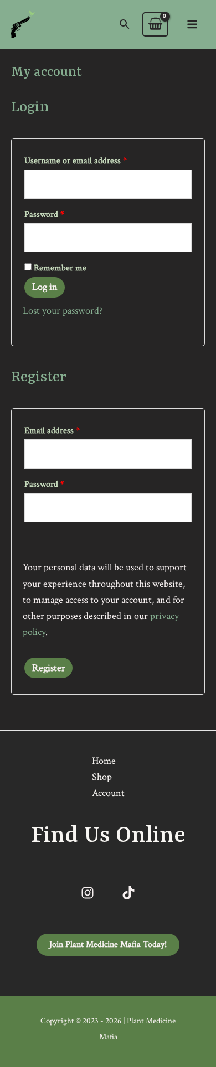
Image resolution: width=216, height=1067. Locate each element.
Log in (45, 286)
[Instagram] (87, 892)
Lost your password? (62, 310)
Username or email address (91, 159)
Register (48, 668)
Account (108, 793)
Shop (102, 777)
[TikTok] (128, 892)
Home (104, 760)
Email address (67, 428)
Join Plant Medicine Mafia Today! (108, 944)
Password (60, 212)
